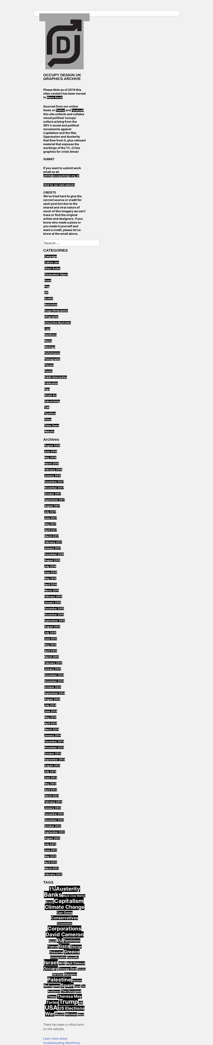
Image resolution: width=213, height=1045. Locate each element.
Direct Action (52, 268)
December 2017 (54, 481)
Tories (52, 1002)
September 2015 (54, 620)
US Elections (71, 1008)
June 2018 (50, 451)
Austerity (68, 889)
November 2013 (54, 747)
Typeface (50, 413)
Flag (47, 286)
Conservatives (64, 917)
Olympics (70, 974)
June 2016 (50, 572)
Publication (51, 383)
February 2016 (53, 596)
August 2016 (52, 560)
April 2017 (50, 530)
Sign (47, 389)
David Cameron (65, 934)
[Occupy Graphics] (64, 44)
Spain (67, 985)
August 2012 (52, 838)
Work (81, 1014)
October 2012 (52, 826)
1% (52, 889)
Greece (72, 951)
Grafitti (48, 298)
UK (81, 1002)
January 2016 (52, 602)
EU (60, 940)
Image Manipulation (56, 310)
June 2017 (50, 517)
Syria (77, 986)
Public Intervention (55, 377)
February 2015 (53, 662)
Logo (47, 328)
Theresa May (69, 996)
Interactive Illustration (57, 322)
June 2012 (50, 850)
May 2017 (50, 524)
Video (47, 419)
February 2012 (53, 874)
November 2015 (54, 614)
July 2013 (50, 771)
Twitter (60, 110)
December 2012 (54, 813)
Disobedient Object (56, 274)
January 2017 (52, 548)
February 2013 (53, 801)
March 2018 (51, 463)
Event (47, 280)
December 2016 (54, 554)
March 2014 (51, 729)
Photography (52, 359)
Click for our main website (59, 184)
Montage (49, 346)
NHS (62, 963)
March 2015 (51, 656)
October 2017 (52, 493)
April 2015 (50, 650)
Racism (77, 980)
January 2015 (52, 668)
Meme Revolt (55, 97)
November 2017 (54, 487)
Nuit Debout (75, 963)
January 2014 (52, 735)
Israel (51, 962)
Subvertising (52, 401)
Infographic (51, 316)
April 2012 (50, 862)
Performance (52, 353)
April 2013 (50, 789)
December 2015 (54, 608)
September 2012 (54, 832)
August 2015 (52, 626)
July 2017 (50, 511)
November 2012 (54, 820)
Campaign (50, 256)
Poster (48, 371)
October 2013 (52, 753)
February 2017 (53, 542)
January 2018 (52, 475)
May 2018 (50, 457)
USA (51, 1007)
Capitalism (69, 900)
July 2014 (50, 705)
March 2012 (51, 868)
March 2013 (51, 795)
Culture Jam (51, 262)
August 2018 (52, 445)
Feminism (71, 940)
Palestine (59, 979)
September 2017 (54, 499)
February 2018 (53, 469)
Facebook (77, 110)
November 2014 (54, 681)
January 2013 (52, 807)
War (49, 1013)
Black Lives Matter (74, 895)
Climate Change (64, 907)
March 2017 (51, 536)
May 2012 (50, 856)
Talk (46, 407)
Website (49, 431)
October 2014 (52, 687)
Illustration (50, 304)
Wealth (59, 1014)
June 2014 (50, 711)
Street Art (50, 395)
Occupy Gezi (67, 968)
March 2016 (51, 590)
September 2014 (54, 693)
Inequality (73, 957)
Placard (49, 365)
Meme (48, 340)
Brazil (49, 902)
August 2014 (52, 699)
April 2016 (50, 584)
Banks (53, 894)
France (52, 947)
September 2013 (54, 759)
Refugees (51, 986)
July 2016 (50, 566)
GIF (46, 292)
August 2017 (52, 505)
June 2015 (50, 638)
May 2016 (50, 578)
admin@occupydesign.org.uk (61, 175)
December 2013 (54, 741)
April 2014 (50, 723)
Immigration (58, 957)
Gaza (64, 946)
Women (71, 1014)
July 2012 (50, 844)
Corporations (64, 928)
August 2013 (52, 765)
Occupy (50, 968)
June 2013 (50, 777)
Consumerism (64, 923)
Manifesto (50, 334)
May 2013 (50, 783)
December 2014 (54, 675)
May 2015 (50, 644)
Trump (68, 1001)
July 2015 (50, 632)
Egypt (52, 941)
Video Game (51, 425)
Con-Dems (65, 912)
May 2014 (50, 717)
